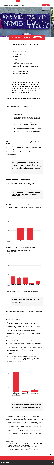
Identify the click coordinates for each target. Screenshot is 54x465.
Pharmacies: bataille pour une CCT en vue (16, 446)
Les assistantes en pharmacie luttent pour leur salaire (18, 448)
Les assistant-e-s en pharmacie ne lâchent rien (17, 443)
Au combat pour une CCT (12, 445)
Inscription (37, 37)
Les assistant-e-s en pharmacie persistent (16, 449)
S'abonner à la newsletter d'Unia (27, 458)
